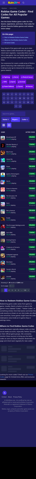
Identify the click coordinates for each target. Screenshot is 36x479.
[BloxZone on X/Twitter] (5, 393)
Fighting (7, 77)
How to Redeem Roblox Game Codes (16, 37)
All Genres (29, 86)
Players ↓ (15, 119)
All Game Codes (9, 43)
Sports (13, 82)
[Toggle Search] (23, 3)
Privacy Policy (17, 397)
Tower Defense (9, 86)
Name (5, 119)
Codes (24, 119)
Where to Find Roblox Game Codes (15, 40)
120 (25, 290)
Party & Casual (28, 77)
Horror (16, 77)
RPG (5, 82)
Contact (4, 397)
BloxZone (4, 8)
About (10, 397)
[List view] (9, 125)
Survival (22, 82)
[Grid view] (3, 125)
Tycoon (20, 86)
